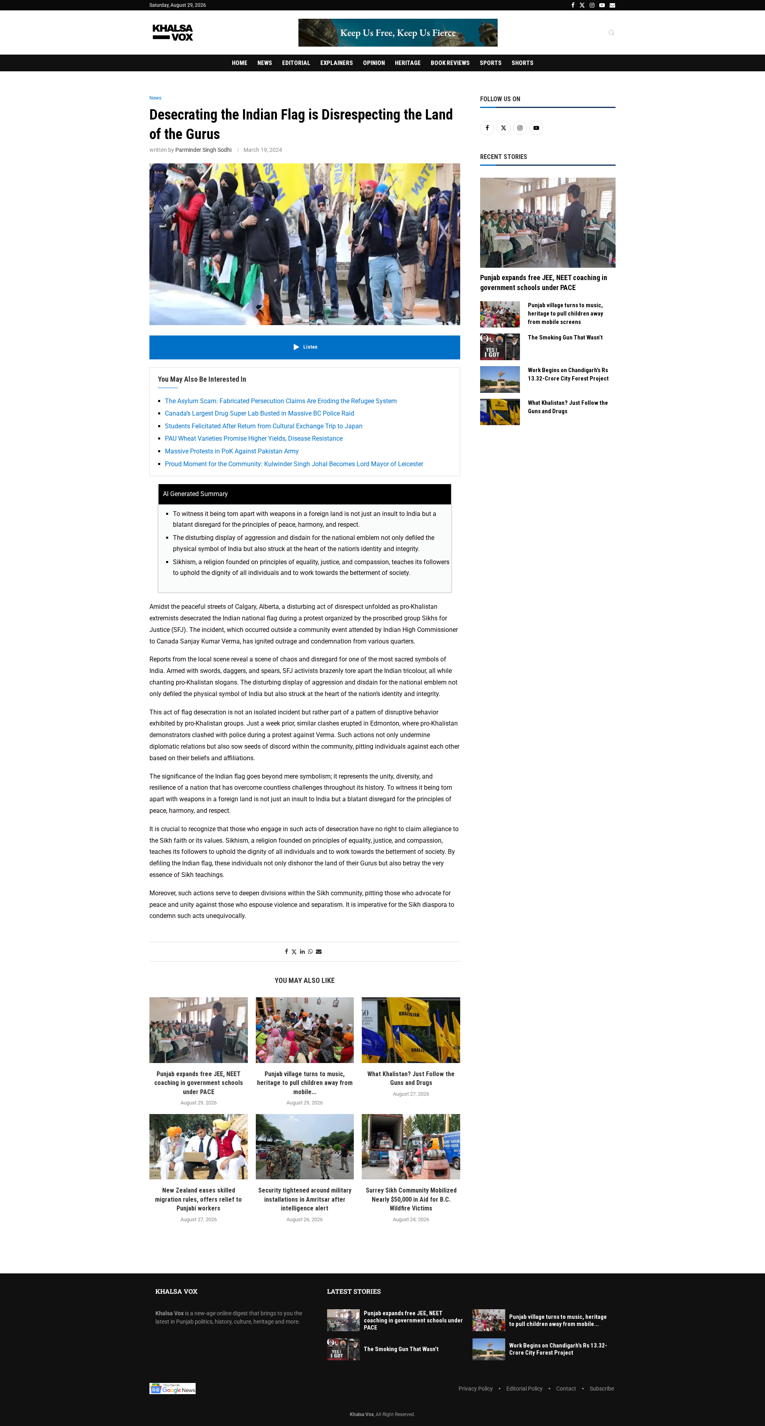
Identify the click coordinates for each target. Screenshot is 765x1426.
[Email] (612, 5)
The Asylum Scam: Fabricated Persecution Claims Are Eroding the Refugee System (281, 401)
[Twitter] (582, 5)
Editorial (296, 63)
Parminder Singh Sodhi (203, 150)
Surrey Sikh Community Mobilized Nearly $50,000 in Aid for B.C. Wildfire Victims (411, 1199)
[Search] (612, 33)
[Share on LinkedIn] (302, 951)
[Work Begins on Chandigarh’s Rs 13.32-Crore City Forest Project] (500, 379)
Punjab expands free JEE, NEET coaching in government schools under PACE (198, 1083)
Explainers (336, 63)
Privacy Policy (476, 1388)
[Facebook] (573, 5)
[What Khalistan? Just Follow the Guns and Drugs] (411, 1030)
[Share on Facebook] (286, 951)
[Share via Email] (319, 951)
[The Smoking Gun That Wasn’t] (500, 346)
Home (239, 63)
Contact (566, 1388)
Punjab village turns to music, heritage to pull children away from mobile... (305, 1083)
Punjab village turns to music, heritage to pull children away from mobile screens (565, 314)
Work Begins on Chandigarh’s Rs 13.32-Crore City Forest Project (568, 374)
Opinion (374, 63)
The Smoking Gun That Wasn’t (565, 337)
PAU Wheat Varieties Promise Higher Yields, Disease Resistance (254, 438)
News (264, 63)
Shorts (523, 63)
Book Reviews (450, 63)
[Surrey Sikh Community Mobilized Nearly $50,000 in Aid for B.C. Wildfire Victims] (411, 1146)
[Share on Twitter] (294, 951)
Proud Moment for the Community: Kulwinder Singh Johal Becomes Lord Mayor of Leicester (294, 464)
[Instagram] (592, 5)
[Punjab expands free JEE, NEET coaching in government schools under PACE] (198, 1030)
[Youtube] (602, 5)
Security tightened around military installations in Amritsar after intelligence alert (304, 1199)
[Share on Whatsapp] (310, 951)
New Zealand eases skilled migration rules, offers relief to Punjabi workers (198, 1199)
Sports (491, 63)
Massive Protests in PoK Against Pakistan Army (232, 451)
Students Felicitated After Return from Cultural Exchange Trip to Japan (264, 426)
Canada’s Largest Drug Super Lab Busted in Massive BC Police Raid (259, 413)
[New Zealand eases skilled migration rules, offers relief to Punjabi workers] (198, 1146)
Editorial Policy (524, 1388)
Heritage (408, 63)
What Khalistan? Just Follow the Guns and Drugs (568, 407)
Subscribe (602, 1388)
